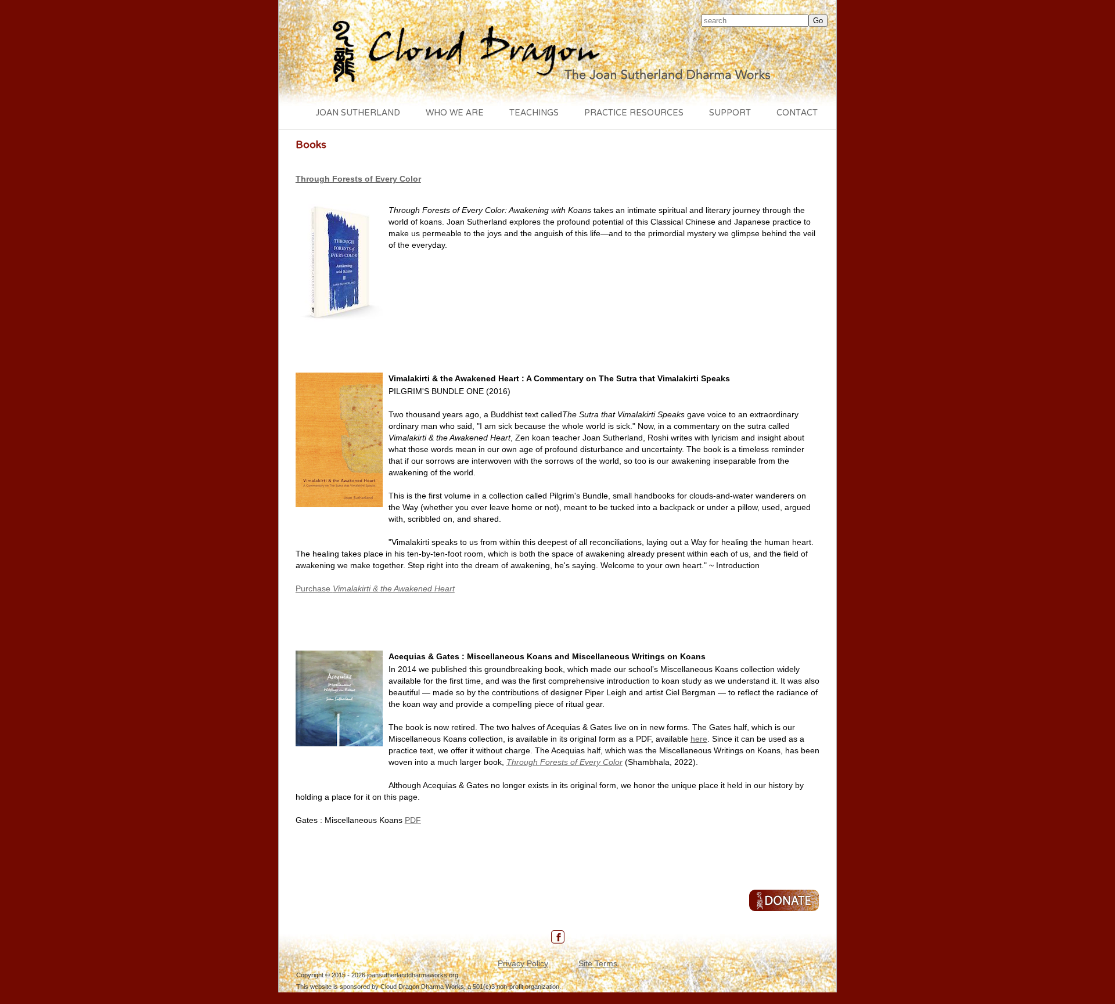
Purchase (375, 588)
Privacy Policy (523, 963)
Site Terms (597, 963)
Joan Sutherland (358, 113)
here (698, 738)
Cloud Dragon (557, 53)
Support (730, 113)
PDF (413, 820)
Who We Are (455, 113)
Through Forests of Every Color (358, 178)
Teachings (534, 113)
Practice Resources (634, 113)
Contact (797, 113)
